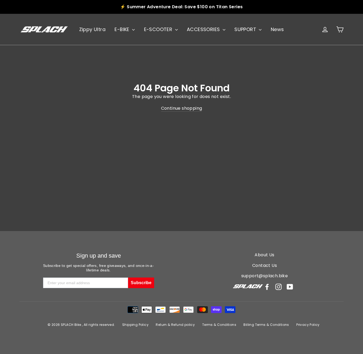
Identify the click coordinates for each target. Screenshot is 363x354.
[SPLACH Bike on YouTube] (290, 287)
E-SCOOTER (159, 29)
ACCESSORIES (204, 29)
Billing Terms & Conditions (266, 324)
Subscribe (141, 282)
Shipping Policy (135, 324)
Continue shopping (181, 108)
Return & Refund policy (175, 324)
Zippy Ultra (92, 29)
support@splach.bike (264, 276)
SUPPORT (246, 29)
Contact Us (264, 265)
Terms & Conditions (219, 324)
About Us (264, 255)
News (277, 29)
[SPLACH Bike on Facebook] (267, 287)
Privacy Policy (308, 324)
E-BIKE (123, 29)
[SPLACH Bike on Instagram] (278, 287)
